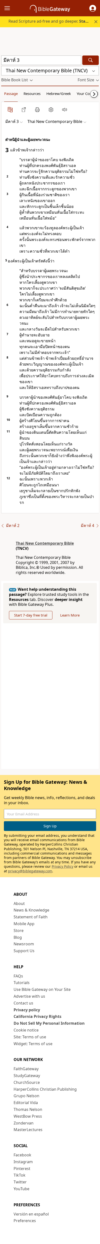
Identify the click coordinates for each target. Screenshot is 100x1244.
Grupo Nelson (26, 1095)
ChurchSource (27, 1082)
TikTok (19, 1175)
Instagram (23, 1161)
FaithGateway (26, 1068)
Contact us (23, 1003)
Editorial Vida (26, 1102)
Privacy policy (27, 1010)
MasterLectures (28, 1129)
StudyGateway (27, 1075)
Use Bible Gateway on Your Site (42, 989)
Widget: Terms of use (33, 1043)
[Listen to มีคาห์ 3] (64, 109)
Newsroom (24, 944)
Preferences (25, 1220)
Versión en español (31, 1214)
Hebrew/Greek (58, 93)
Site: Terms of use (30, 1037)
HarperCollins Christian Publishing (45, 1089)
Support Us (24, 950)
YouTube (21, 1188)
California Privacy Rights (37, 1016)
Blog (18, 937)
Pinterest (22, 1168)
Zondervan (23, 1123)
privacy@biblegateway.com (30, 871)
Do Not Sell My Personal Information (49, 1023)
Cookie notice (26, 1030)
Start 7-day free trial (30, 615)
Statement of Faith (31, 917)
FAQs (18, 976)
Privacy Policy (62, 866)
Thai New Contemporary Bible (45, 543)
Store (19, 930)
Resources (32, 93)
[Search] (90, 60)
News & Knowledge (31, 910)
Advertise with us (29, 996)
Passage (11, 93)
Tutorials (22, 982)
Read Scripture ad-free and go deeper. (53, 21)
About (19, 903)
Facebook (22, 1155)
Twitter (20, 1182)
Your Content (87, 93)
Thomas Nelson (28, 1109)
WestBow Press (28, 1116)
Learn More (70, 615)
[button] (92, 8)
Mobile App (24, 923)
